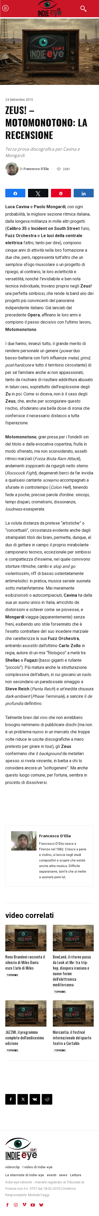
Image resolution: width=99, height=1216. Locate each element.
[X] (22, 1099)
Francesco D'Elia (36, 169)
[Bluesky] (41, 1205)
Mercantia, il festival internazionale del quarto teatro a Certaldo (72, 1037)
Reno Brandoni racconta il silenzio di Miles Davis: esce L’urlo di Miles (25, 962)
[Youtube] (33, 1205)
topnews (12, 975)
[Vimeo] (24, 1205)
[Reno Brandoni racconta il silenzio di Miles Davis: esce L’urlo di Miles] (25, 938)
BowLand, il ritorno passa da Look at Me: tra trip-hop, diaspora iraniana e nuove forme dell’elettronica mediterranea (72, 970)
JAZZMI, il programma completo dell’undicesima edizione (24, 1037)
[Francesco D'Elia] (12, 169)
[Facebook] (10, 1099)
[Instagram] (16, 1205)
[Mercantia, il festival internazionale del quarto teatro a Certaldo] (73, 1013)
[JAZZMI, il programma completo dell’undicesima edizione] (25, 1013)
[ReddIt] (47, 1099)
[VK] (35, 1099)
